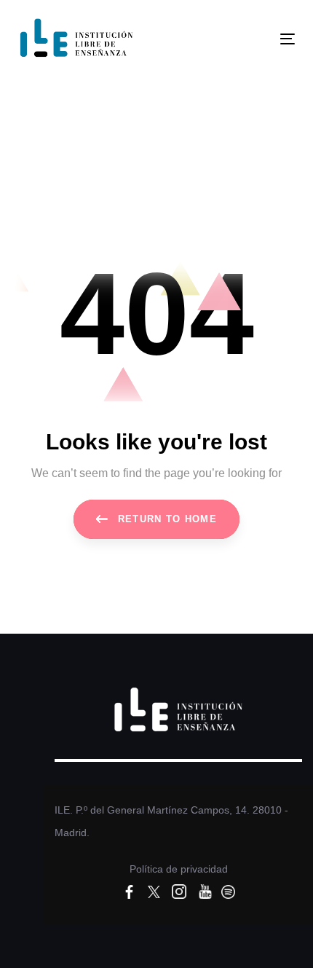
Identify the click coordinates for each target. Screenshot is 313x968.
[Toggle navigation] (248, 39)
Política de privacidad (179, 869)
